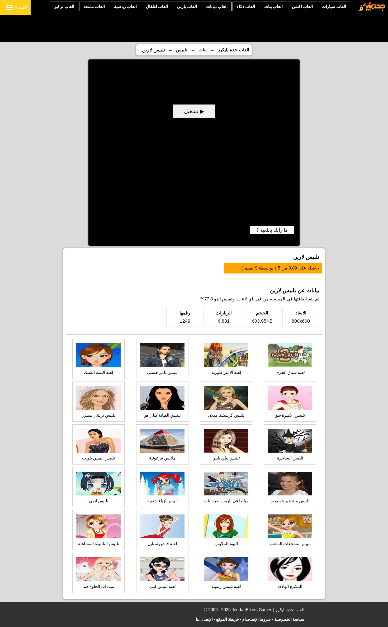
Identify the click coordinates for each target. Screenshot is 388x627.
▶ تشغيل (194, 111)
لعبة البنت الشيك (98, 372)
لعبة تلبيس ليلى (162, 586)
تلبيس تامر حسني (162, 372)
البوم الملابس (226, 543)
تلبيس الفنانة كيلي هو (162, 415)
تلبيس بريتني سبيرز (98, 415)
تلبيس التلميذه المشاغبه (98, 543)
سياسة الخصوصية (289, 619)
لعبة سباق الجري (290, 372)
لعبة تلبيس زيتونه (226, 586)
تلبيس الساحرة (290, 458)
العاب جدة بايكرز (233, 49)
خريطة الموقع (227, 619)
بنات (202, 49)
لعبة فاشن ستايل (162, 543)
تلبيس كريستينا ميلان (226, 415)
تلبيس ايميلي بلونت (98, 458)
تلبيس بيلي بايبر (226, 458)
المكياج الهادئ (290, 586)
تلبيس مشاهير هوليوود (290, 501)
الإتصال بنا (204, 619)
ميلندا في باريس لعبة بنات (226, 501)
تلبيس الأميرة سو (290, 415)
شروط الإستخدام (256, 619)
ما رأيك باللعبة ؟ (272, 230)
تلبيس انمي (98, 501)
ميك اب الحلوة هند (98, 586)
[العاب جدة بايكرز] (372, 10)
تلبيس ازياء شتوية (162, 501)
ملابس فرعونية (162, 458)
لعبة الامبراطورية (226, 372)
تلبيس (181, 49)
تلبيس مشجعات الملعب (290, 543)
